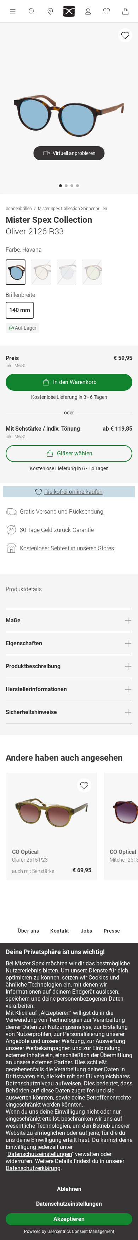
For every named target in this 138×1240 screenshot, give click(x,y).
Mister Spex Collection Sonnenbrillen (72, 208)
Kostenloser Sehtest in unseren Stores (67, 548)
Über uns (28, 931)
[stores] (50, 11)
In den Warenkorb (75, 382)
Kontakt (59, 931)
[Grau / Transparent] (66, 272)
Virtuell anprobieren (74, 153)
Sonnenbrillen (19, 208)
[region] (69, 828)
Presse (112, 931)
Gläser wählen (74, 453)
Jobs (86, 931)
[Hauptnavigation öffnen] (13, 11)
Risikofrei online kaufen (73, 492)
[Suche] (31, 11)
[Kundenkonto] (88, 11)
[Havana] (15, 272)
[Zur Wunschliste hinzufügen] (125, 35)
